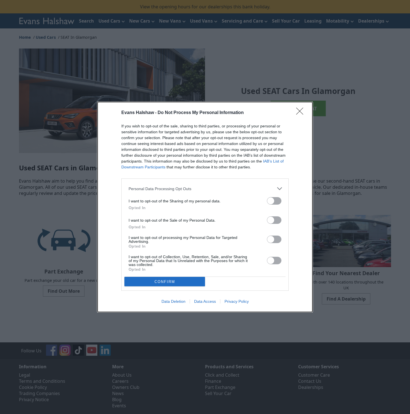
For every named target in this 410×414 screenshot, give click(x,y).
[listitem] (205, 189)
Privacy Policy (237, 301)
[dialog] (205, 207)
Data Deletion (173, 301)
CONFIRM (165, 282)
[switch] (274, 201)
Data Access (205, 301)
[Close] (301, 113)
